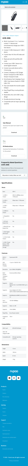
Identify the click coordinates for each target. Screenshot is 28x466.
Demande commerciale (8, 449)
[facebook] (9, 378)
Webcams (5, 400)
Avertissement (6, 434)
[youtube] (19, 378)
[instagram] (14, 378)
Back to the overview (10, 7)
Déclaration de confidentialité (9, 437)
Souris (4, 390)
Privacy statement (14, 461)
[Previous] (24, 28)
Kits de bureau (6, 397)
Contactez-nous (6, 430)
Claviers (4, 393)
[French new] (4, 2)
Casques (5, 415)
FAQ (3, 427)
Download (14, 132)
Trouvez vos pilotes (7, 423)
